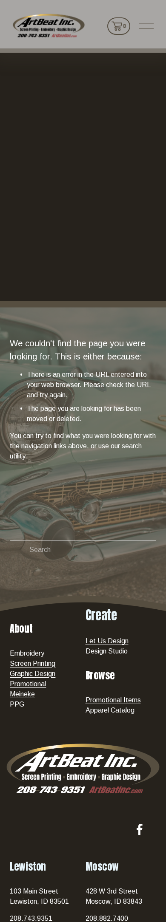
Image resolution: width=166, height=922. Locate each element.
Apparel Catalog (110, 710)
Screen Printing (32, 663)
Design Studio (107, 651)
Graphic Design (32, 673)
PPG (17, 704)
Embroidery (27, 653)
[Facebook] (140, 829)
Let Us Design (107, 641)
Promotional (28, 683)
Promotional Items (113, 700)
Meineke (22, 694)
